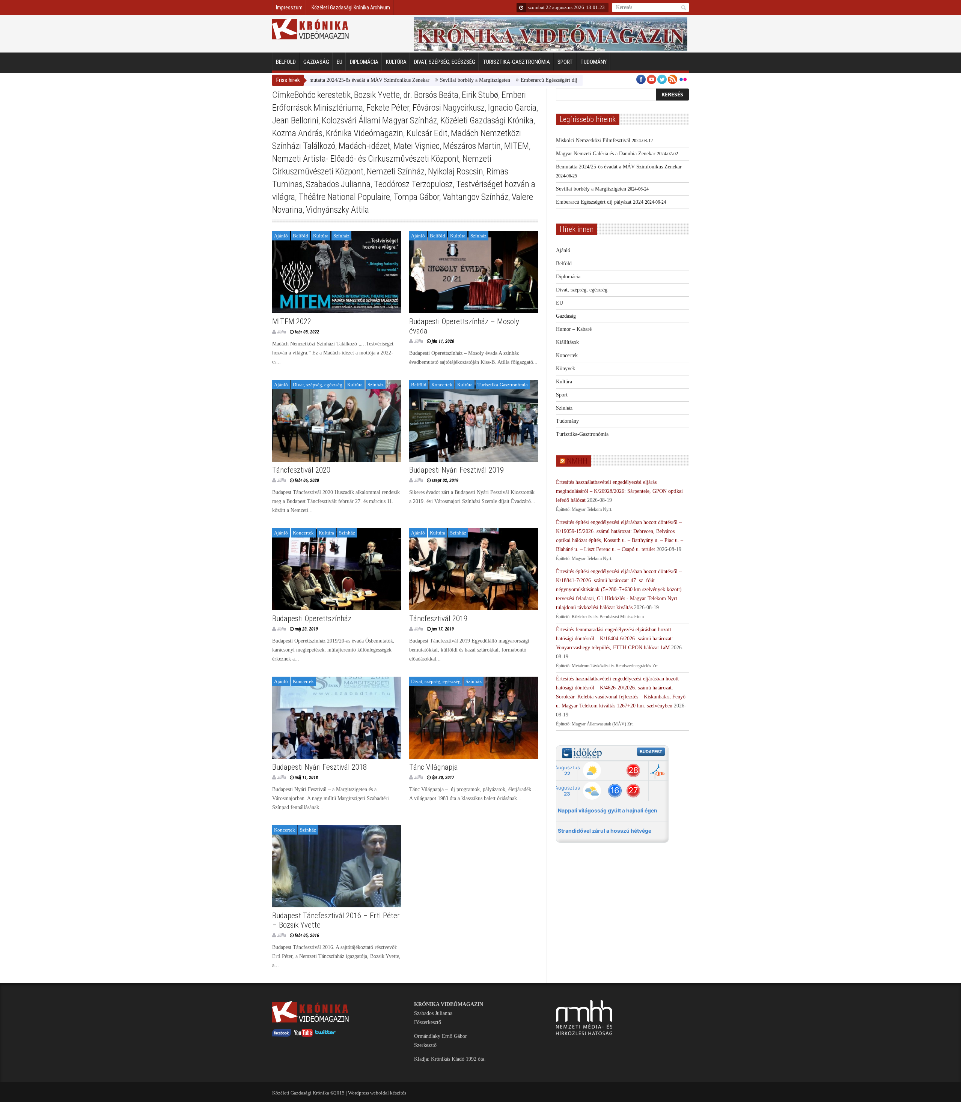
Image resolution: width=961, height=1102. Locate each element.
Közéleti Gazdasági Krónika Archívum (351, 8)
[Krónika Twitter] (325, 1035)
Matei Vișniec (416, 146)
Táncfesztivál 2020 (301, 469)
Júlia (281, 332)
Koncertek (441, 384)
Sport (565, 62)
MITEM (516, 146)
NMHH (577, 460)
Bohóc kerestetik (322, 95)
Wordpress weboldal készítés (377, 1093)
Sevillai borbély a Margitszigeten (432, 80)
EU (339, 62)
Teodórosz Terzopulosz (413, 184)
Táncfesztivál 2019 (438, 618)
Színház (341, 236)
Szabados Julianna (338, 184)
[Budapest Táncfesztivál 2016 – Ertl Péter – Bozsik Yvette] (336, 866)
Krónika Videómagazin (364, 133)
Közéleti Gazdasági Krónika (486, 120)
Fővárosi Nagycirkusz (449, 107)
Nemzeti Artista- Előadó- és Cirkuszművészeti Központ (365, 158)
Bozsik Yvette (377, 95)
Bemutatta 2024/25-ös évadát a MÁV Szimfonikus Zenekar (324, 80)
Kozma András (297, 133)
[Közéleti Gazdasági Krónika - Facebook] (281, 1035)
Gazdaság (316, 62)
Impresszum (289, 8)
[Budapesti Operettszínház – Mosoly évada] (473, 272)
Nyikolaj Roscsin (455, 171)
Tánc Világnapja (433, 767)
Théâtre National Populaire (344, 197)
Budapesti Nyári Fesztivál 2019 (456, 469)
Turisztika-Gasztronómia (516, 62)
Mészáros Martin (472, 146)
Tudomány (593, 62)
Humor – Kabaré (574, 329)
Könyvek (565, 368)
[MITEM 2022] (336, 272)
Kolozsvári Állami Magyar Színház (379, 120)
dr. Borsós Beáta (430, 95)
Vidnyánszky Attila (337, 209)
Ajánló (281, 236)
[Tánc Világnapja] (473, 718)
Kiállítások (567, 342)
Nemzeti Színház (396, 171)
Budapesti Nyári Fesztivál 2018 (319, 767)
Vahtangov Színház (475, 197)
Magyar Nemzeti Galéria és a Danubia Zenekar (605, 153)
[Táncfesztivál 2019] (473, 569)
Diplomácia (364, 62)
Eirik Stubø (480, 95)
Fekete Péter (387, 107)
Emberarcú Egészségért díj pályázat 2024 (521, 80)
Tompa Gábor (416, 197)
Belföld (286, 62)
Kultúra (396, 62)
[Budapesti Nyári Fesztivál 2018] (336, 718)
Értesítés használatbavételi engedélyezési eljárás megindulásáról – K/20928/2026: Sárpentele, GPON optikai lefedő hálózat (619, 491)
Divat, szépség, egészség (444, 62)
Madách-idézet (364, 146)
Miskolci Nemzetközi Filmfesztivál (593, 140)
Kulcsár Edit (427, 133)
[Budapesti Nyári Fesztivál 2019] (473, 421)
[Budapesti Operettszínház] (336, 569)
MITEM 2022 (291, 321)
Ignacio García (512, 107)
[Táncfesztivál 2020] (336, 421)
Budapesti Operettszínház (311, 618)
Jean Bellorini (295, 120)
